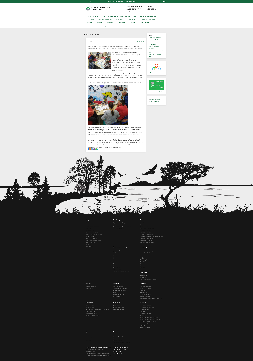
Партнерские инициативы (119, 290)
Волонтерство (89, 246)
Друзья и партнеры (91, 242)
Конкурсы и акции (153, 39)
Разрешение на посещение (110, 16)
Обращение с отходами (155, 54)
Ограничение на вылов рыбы (147, 238)
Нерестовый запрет (145, 230)
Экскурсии (115, 262)
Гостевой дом (116, 335)
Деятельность (116, 258)
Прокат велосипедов (118, 264)
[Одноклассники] (90, 149)
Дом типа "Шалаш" (118, 337)
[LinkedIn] (144, 347)
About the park (93, 349)
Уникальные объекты (145, 313)
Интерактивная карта (145, 232)
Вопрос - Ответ (89, 288)
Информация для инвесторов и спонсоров (151, 298)
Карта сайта (89, 351)
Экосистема (143, 311)
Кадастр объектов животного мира (149, 317)
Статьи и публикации (154, 46)
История (88, 225)
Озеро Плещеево (90, 236)
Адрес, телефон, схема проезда (121, 271)
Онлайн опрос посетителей (128, 16)
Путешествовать (145, 22)
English (109, 1)
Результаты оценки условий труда (156, 51)
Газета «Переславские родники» (148, 279)
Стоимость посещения (118, 266)
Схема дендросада (117, 256)
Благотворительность (145, 288)
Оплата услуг (143, 19)
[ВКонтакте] (88, 149)
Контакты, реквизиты (91, 286)
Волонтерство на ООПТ (146, 294)
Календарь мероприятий (155, 37)
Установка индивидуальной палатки (122, 342)
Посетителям (90, 19)
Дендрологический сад (105, 19)
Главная (89, 16)
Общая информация (91, 223)
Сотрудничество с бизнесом (120, 288)
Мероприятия (143, 292)
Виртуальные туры (117, 269)
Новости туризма (90, 337)
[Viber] (94, 149)
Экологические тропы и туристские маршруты (152, 236)
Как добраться (144, 223)
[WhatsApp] (96, 149)
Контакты (152, 19)
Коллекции (115, 254)
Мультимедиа (132, 19)
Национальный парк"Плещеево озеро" (100, 8)
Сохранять (133, 22)
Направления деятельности (93, 227)
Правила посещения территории (148, 225)
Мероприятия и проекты (155, 42)
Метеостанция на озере (146, 240)
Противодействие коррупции (93, 240)
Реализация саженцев (118, 260)
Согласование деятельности (148, 16)
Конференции (152, 44)
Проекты (115, 292)
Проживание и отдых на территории (97, 26)
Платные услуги (144, 227)
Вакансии (151, 56)
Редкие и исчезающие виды (147, 307)
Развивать (90, 22)
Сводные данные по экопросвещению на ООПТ (98, 309)
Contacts (100, 349)
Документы (88, 228)
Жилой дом (116, 339)
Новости (100, 31)
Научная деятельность (118, 307)
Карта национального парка (93, 232)
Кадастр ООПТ (143, 315)
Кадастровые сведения (91, 230)
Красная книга (144, 323)
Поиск (94, 351)
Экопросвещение (90, 307)
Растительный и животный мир (94, 234)
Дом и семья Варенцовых (92, 315)
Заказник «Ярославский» (92, 238)
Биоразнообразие (145, 309)
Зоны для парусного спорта (147, 242)
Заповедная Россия (131, 1)
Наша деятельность (91, 311)
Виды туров (89, 340)
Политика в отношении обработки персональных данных (98, 353)
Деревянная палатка (118, 340)
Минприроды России (118, 1)
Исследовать (122, 22)
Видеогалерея (143, 275)
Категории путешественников (93, 339)
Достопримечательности (146, 234)
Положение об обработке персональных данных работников (98, 355)
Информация (119, 19)
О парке (95, 16)
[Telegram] (92, 149)
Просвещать (110, 22)
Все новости (140, 41)
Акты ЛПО (151, 48)
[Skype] (97, 149)
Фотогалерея (116, 267)
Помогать (99, 22)
